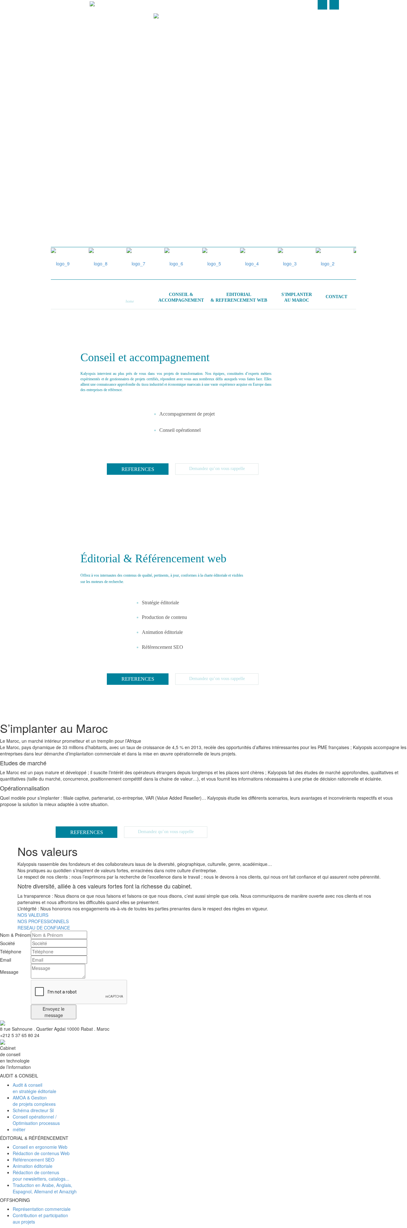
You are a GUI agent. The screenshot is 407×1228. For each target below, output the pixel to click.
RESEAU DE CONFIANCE (43, 927)
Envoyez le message (54, 1012)
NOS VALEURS (32, 915)
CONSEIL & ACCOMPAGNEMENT (92, 130)
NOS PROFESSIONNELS (43, 921)
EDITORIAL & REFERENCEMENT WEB (197, 71)
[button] (253, 423)
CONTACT (336, 296)
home (130, 301)
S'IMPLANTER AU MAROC (298, 95)
